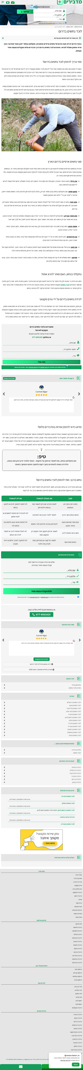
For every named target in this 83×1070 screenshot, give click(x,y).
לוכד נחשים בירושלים (74, 702)
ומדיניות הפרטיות (43, 23)
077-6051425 (37, 337)
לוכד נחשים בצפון (75, 705)
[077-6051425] (12, 2)
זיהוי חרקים (79, 924)
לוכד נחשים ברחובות (74, 729)
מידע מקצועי (78, 885)
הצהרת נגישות (78, 914)
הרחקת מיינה (78, 980)
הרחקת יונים (78, 969)
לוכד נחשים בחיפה (75, 735)
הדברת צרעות (78, 952)
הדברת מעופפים (77, 1008)
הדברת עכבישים (77, 963)
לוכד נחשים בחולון (75, 720)
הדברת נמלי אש (77, 956)
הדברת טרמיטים (77, 938)
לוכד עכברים (78, 987)
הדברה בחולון (78, 1046)
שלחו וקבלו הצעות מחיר (41, 591)
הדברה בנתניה (77, 1043)
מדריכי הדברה (77, 882)
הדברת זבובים (77, 941)
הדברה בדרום (76, 779)
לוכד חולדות (78, 990)
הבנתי (76, 1064)
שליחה (26, 11)
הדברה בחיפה (76, 767)
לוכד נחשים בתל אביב (74, 708)
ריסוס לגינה (78, 1004)
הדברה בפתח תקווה (76, 1032)
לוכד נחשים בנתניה (74, 714)
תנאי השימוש (51, 23)
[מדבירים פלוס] (69, 2)
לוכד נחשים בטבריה (74, 726)
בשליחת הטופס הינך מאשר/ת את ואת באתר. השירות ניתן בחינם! (40, 367)
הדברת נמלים (78, 934)
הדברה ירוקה (78, 896)
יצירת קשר (79, 903)
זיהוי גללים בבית (77, 889)
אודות (80, 899)
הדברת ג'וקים (78, 948)
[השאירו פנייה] (8, 2)
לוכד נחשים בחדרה (74, 723)
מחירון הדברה (76, 750)
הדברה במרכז (76, 776)
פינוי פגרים (79, 997)
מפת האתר (78, 917)
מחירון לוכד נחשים (75, 688)
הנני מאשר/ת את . (51, 23)
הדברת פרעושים (77, 959)
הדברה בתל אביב (75, 773)
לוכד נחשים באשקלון (74, 732)
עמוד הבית (79, 875)
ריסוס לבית (79, 1001)
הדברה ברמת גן (77, 1039)
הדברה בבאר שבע (76, 1050)
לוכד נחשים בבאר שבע (73, 711)
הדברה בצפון (76, 782)
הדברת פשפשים (77, 931)
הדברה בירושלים (75, 770)
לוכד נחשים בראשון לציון (73, 717)
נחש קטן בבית (76, 685)
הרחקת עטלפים (77, 976)
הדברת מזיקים (77, 927)
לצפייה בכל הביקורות (9, 378)
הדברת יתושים (77, 945)
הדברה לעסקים (77, 892)
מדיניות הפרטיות (33, 367)
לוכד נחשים (65, 284)
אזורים (80, 1053)
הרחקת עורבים (77, 973)
